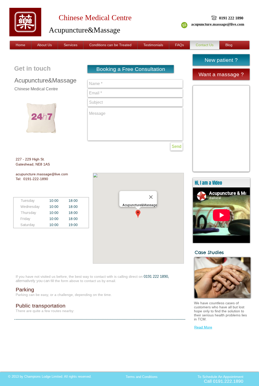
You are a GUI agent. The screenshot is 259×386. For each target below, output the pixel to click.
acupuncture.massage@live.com (42, 174)
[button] (131, 69)
